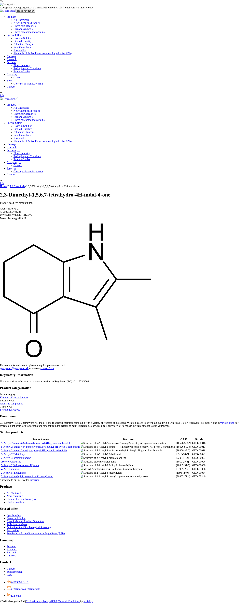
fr (1, 95)
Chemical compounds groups (29, 32)
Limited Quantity (22, 41)
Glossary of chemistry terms (28, 83)
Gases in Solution (22, 38)
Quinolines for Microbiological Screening (29, 527)
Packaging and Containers (27, 68)
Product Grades (21, 71)
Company (12, 74)
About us (12, 549)
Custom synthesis (16, 502)
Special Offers (14, 35)
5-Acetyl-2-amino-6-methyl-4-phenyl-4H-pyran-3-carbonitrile (34, 450)
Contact (11, 86)
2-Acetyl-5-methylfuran (13, 472)
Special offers (14, 515)
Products (11, 16)
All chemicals (14, 493)
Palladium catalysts (17, 524)
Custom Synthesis (23, 28)
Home (3, 186)
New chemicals (15, 496)
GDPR (54, 601)
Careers (17, 77)
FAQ (9, 574)
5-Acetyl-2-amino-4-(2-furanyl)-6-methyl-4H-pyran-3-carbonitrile (36, 443)
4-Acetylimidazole (11, 469)
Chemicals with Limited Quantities (25, 521)
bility (88, 601)
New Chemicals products (26, 22)
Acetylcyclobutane (11, 461)
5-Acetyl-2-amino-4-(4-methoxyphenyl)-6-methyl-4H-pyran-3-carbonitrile (40, 446)
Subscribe (34, 480)
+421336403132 (20, 582)
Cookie (30, 601)
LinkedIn (16, 595)
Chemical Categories (24, 25)
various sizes (227, 422)
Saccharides (19, 50)
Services (11, 62)
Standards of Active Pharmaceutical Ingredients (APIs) (42, 53)
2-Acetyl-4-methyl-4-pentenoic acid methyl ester (27, 476)
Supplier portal (14, 571)
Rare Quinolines (22, 47)
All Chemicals (21, 19)
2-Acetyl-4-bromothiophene (16, 457)
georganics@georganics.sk (14, 368)
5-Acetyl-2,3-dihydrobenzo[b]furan (20, 465)
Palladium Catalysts (23, 44)
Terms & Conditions (69, 601)
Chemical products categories (22, 499)
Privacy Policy (42, 601)
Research (12, 59)
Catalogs (11, 56)
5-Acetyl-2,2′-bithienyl (13, 454)
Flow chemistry (21, 65)
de (3, 95)
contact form (47, 368)
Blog (9, 80)
